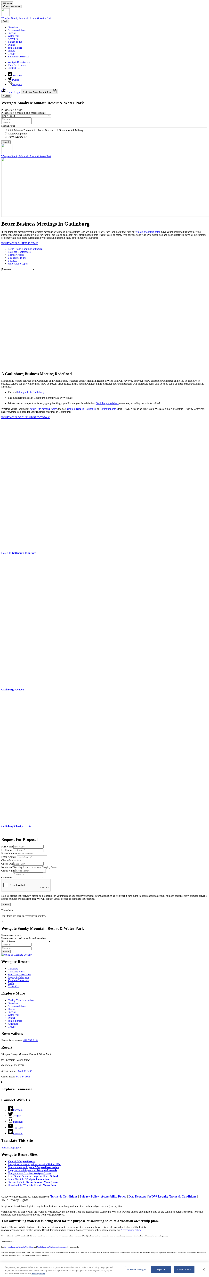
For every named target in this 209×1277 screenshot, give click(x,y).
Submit (6, 904)
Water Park (13, 36)
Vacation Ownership (18, 980)
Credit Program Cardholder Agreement (51, 1247)
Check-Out (7, 863)
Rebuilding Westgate (18, 56)
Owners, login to (33, 1182)
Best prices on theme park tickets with (34, 1164)
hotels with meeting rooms (43, 408)
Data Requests (138, 1196)
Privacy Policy (89, 1196)
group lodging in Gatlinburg (81, 408)
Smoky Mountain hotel (148, 231)
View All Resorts (16, 65)
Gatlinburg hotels (109, 408)
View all (21, 1161)
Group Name (8, 870)
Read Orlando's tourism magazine (33, 1176)
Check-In (6, 860)
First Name (7, 846)
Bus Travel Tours (17, 257)
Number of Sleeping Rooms (15, 867)
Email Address (8, 856)
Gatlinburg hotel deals (107, 403)
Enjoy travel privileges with (32, 1170)
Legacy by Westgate (18, 977)
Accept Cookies (184, 1269)
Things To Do (15, 41)
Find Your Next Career (19, 974)
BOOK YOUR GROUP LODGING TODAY (25, 417)
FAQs (11, 983)
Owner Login (13, 92)
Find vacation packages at (33, 1167)
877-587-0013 (23, 1076)
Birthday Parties (16, 254)
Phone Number (9, 853)
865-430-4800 (24, 1071)
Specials (12, 33)
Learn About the (28, 1179)
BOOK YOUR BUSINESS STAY (19, 243)
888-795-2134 (30, 1040)
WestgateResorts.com (19, 62)
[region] (104, 1269)
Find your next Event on (29, 1173)
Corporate (13, 968)
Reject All (161, 1269)
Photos (11, 50)
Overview (13, 27)
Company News (16, 971)
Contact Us (13, 68)
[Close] (203, 1269)
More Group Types (18, 263)
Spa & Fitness (15, 47)
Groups (12, 53)
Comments (6, 877)
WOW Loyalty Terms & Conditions (172, 1196)
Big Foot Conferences (19, 251)
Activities (13, 38)
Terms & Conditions (63, 1196)
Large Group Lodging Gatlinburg (25, 248)
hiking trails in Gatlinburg (30, 392)
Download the (32, 1185)
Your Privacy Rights (14, 1200)
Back (5, 21)
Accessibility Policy (113, 1196)
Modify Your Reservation (21, 1000)
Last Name (7, 850)
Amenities (13, 1023)
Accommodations (17, 30)
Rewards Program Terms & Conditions (18, 1247)
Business (12, 260)
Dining (11, 44)
